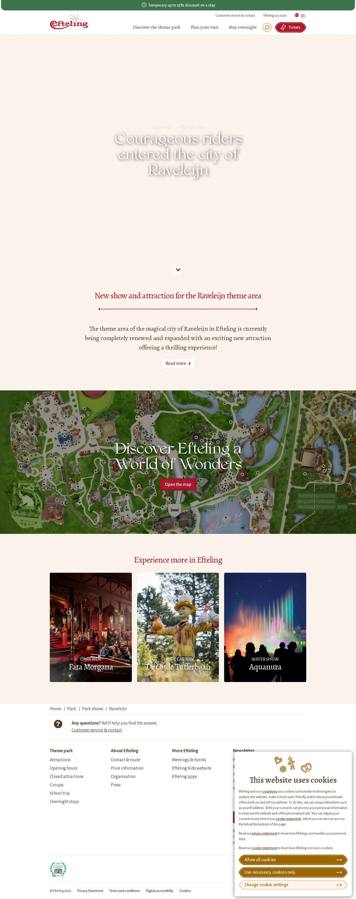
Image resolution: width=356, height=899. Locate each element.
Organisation (123, 776)
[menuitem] (157, 27)
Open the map (178, 484)
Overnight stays (64, 801)
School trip (60, 793)
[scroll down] (178, 269)
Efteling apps (184, 776)
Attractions (60, 760)
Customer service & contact (235, 15)
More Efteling (185, 751)
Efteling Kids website (191, 768)
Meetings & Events (189, 760)
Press (116, 785)
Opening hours (63, 768)
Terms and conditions (124, 891)
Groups (57, 785)
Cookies (185, 891)
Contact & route (125, 760)
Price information (127, 768)
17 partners (269, 791)
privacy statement (264, 833)
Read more (175, 363)
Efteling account (274, 15)
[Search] (267, 27)
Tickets (294, 27)
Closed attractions (67, 776)
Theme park (61, 751)
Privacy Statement (90, 891)
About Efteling (124, 751)
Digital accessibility (159, 891)
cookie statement (288, 819)
